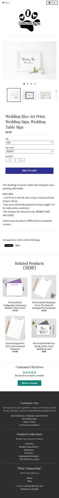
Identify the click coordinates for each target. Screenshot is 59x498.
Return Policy (29, 422)
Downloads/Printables (29, 456)
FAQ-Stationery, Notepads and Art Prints (29, 415)
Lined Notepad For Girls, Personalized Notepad (15, 346)
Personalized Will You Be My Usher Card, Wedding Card (44, 346)
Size (7, 139)
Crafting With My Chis (33, 486)
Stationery (28, 450)
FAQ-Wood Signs (29, 418)
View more (29, 268)
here (38, 239)
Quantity (9, 156)
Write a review (29, 383)
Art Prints (28, 453)
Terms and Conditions (29, 425)
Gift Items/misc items (29, 459)
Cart (53, 3)
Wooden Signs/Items (28, 446)
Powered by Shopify (29, 489)
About (29, 478)
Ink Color (9, 148)
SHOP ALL (29, 443)
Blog (30, 481)
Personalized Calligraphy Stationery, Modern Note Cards (15, 305)
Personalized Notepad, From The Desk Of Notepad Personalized (44, 305)
